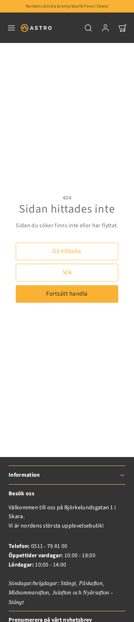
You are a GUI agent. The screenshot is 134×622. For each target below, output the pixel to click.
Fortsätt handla (67, 294)
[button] (11, 28)
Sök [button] (67, 272)
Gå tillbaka (67, 251)
